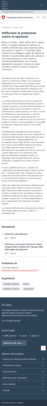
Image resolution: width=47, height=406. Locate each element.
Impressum (12, 403)
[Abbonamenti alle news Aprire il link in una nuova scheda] (39, 5)
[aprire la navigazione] (43, 17)
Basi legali (5, 403)
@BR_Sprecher (11, 336)
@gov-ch (35, 336)
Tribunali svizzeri (10, 371)
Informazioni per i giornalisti (15, 378)
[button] (43, 348)
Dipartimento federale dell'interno (20, 17)
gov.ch (24, 336)
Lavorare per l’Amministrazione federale (19, 359)
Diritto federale (9, 384)
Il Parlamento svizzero (12, 365)
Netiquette (20, 403)
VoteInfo (6, 390)
